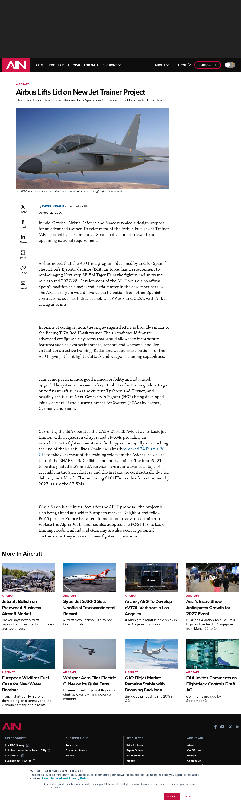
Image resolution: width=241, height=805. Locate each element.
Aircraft (22, 84)
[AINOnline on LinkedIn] (237, 727)
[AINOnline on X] (230, 727)
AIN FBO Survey (14, 745)
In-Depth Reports (136, 755)
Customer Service (76, 750)
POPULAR (56, 65)
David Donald (53, 206)
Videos (130, 760)
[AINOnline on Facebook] (215, 727)
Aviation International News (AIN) (25, 750)
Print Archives (134, 745)
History (191, 755)
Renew (70, 755)
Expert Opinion (135, 750)
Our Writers (194, 750)
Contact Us (194, 760)
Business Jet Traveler (18, 760)
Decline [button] (189, 796)
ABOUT (160, 65)
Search (180, 65)
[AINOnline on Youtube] (222, 727)
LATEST (39, 65)
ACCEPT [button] (171, 796)
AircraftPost (12, 755)
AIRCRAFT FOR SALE (83, 65)
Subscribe (208, 65)
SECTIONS (110, 65)
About (190, 745)
